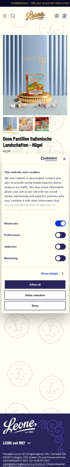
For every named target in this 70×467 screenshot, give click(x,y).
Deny (35, 305)
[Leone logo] (20, 426)
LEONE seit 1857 (14, 442)
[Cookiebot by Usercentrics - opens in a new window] (42, 159)
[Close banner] (64, 159)
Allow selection (35, 295)
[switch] (60, 235)
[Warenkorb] (65, 15)
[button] (13, 15)
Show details (49, 273)
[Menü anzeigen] (5, 15)
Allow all (35, 284)
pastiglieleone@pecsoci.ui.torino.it (24, 464)
